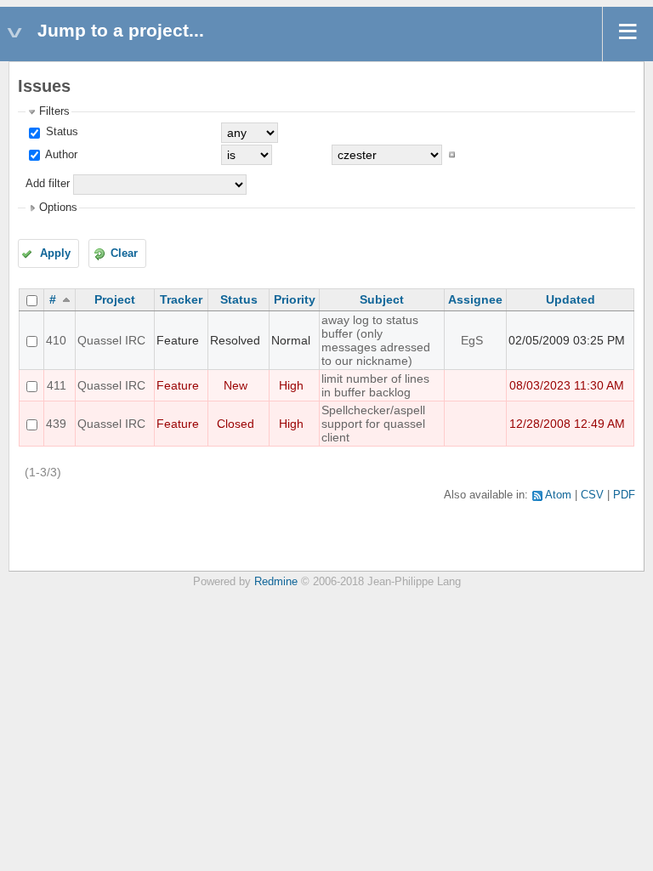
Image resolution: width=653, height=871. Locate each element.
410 (56, 340)
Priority (294, 299)
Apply (55, 253)
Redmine (276, 582)
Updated (570, 299)
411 (56, 385)
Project (114, 299)
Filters (54, 111)
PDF (624, 495)
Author (60, 155)
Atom (558, 495)
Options (58, 207)
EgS (472, 340)
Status (60, 132)
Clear (124, 253)
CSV (592, 495)
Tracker (181, 299)
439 (56, 423)
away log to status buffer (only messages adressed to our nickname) (375, 340)
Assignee (475, 299)
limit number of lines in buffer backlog (375, 385)
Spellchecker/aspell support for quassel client (373, 423)
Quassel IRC (111, 340)
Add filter (48, 184)
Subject (382, 299)
